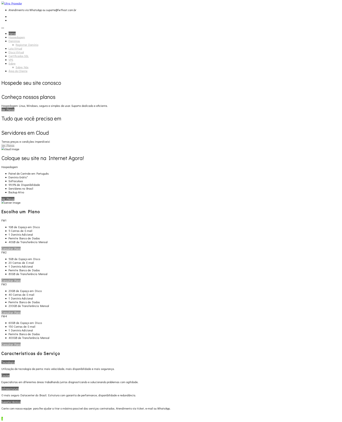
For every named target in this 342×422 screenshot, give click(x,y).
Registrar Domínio (27, 45)
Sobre (12, 63)
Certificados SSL (19, 56)
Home (12, 33)
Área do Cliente (18, 71)
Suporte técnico (11, 402)
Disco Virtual (16, 52)
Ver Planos (7, 109)
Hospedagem (17, 37)
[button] (11, 248)
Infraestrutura (10, 388)
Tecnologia (8, 362)
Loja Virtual (15, 48)
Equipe (5, 375)
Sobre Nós (22, 67)
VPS (11, 60)
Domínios (14, 41)
